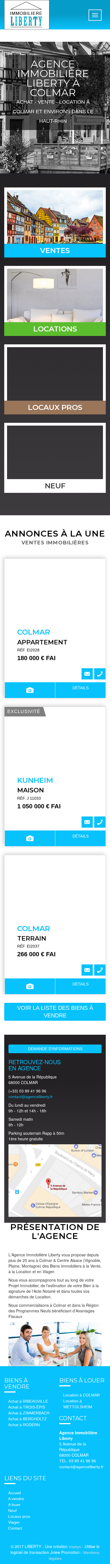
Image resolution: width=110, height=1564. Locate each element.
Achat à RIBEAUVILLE (28, 1401)
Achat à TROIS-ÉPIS (26, 1407)
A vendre (16, 1498)
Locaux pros (19, 1516)
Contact (15, 1528)
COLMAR (33, 632)
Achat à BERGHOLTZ (27, 1419)
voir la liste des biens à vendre (55, 1011)
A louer (14, 1504)
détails (80, 688)
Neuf (12, 1510)
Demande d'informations (55, 1048)
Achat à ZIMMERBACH (28, 1413)
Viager (14, 1522)
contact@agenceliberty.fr (30, 1096)
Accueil (14, 1493)
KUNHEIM (35, 780)
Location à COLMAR (81, 1395)
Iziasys (75, 1546)
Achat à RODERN (24, 1425)
